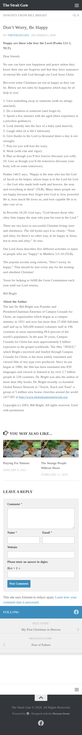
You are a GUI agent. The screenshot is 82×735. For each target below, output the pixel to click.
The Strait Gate (15, 5)
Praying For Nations (16, 463)
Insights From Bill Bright (25, 15)
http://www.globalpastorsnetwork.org (43, 397)
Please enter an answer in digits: (27, 561)
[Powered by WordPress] (27, 713)
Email (47, 532)
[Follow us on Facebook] (76, 612)
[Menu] (76, 5)
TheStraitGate (18, 35)
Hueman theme (61, 713)
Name (12, 532)
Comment (14, 504)
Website (12, 547)
